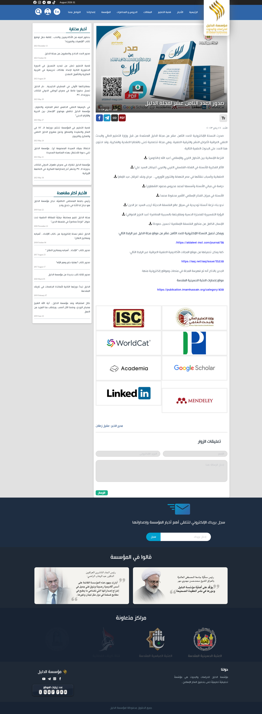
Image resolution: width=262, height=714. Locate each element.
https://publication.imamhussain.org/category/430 (190, 289)
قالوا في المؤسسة (131, 557)
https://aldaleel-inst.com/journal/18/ (200, 242)
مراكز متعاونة (131, 618)
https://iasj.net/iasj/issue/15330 (202, 261)
